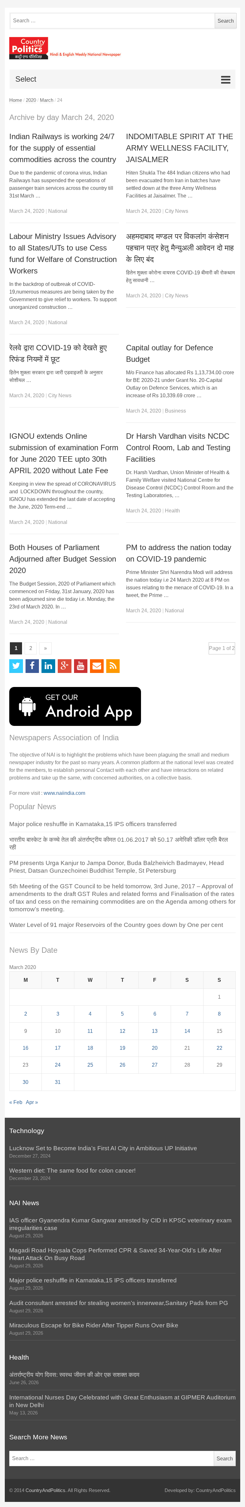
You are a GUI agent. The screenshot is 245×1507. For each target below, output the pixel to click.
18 (90, 1048)
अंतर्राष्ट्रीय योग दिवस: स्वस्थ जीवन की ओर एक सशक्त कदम (74, 1374)
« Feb (15, 1102)
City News (176, 211)
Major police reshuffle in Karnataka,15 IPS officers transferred (93, 824)
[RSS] (113, 666)
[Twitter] (16, 666)
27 (155, 1065)
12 (122, 1031)
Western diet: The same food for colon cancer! (72, 1170)
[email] (97, 666)
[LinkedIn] (48, 666)
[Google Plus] (64, 666)
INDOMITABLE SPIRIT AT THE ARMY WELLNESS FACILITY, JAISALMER (179, 148)
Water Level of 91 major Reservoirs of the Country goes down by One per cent (116, 924)
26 (122, 1065)
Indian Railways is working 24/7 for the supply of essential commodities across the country (62, 148)
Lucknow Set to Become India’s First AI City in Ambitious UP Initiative (103, 1148)
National (57, 211)
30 (25, 1082)
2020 (31, 100)
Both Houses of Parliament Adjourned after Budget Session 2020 (62, 559)
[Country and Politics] (122, 48)
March (46, 100)
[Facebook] (32, 666)
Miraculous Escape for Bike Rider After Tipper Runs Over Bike (93, 1325)
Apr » (32, 1102)
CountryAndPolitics (45, 1490)
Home (15, 100)
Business (175, 411)
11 (90, 1031)
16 (25, 1048)
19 (122, 1048)
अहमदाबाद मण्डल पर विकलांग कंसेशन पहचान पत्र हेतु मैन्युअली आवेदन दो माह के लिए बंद (180, 248)
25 (90, 1065)
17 (58, 1048)
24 (58, 1065)
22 (219, 1048)
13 (155, 1031)
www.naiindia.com (64, 793)
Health (172, 510)
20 (155, 1048)
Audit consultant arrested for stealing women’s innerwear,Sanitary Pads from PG (118, 1303)
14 (187, 1031)
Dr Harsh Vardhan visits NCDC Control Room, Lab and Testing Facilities (178, 447)
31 (58, 1082)
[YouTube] (81, 666)
